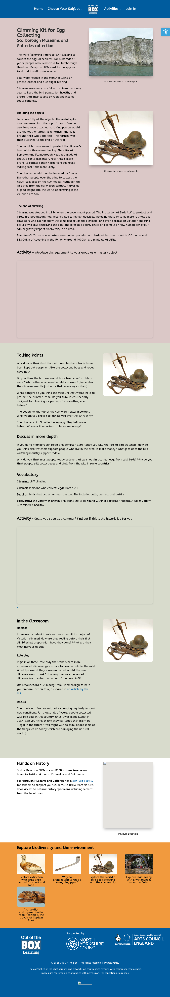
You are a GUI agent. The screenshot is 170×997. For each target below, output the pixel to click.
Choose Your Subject (64, 9)
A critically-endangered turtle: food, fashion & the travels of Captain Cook (31, 915)
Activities (111, 9)
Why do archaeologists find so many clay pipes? (67, 880)
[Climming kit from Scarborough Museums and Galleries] (121, 164)
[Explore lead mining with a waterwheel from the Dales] (139, 864)
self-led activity (83, 780)
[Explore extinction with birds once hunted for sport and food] (31, 864)
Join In (131, 9)
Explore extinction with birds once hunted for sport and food (31, 881)
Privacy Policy (111, 962)
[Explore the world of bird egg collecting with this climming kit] (103, 864)
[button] (165, 32)
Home (38, 9)
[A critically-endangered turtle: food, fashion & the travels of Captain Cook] (31, 897)
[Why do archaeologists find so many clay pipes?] (67, 864)
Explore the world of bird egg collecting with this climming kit (103, 880)
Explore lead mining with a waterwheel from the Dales (139, 880)
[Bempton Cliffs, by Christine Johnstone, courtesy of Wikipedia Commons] (121, 75)
